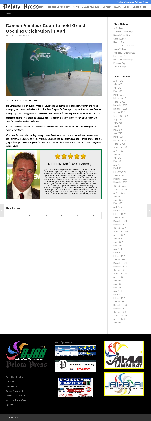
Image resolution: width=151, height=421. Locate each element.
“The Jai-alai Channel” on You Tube (16, 395)
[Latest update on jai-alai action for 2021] (149, 210)
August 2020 (119, 319)
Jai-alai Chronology (59, 7)
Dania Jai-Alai (10, 381)
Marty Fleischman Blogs (123, 59)
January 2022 (119, 259)
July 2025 (117, 122)
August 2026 (119, 80)
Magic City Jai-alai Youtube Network (16, 400)
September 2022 (120, 231)
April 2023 (117, 206)
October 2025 (119, 112)
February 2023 (119, 214)
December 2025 (120, 105)
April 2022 (117, 249)
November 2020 (120, 308)
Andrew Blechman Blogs (123, 31)
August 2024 (119, 150)
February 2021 (119, 298)
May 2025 (117, 129)
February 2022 (119, 256)
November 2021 (120, 266)
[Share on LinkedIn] (78, 215)
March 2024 (118, 168)
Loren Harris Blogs (120, 56)
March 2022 (118, 252)
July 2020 (117, 322)
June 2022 (118, 242)
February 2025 (119, 140)
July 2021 (117, 280)
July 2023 (117, 196)
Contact (107, 7)
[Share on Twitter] (30, 215)
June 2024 (118, 157)
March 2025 (118, 136)
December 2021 (120, 263)
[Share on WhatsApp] (46, 215)
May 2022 (117, 245)
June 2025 (118, 126)
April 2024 (117, 165)
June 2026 (118, 87)
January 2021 (119, 301)
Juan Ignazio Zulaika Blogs (124, 52)
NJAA (117, 7)
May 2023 (117, 203)
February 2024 (119, 171)
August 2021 (118, 277)
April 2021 (117, 291)
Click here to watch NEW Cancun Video (22, 100)
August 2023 (119, 192)
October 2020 (119, 312)
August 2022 (119, 235)
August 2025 (119, 119)
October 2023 (119, 186)
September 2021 (120, 273)
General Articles (120, 38)
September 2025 (120, 115)
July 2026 (117, 84)
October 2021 (119, 270)
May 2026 (117, 91)
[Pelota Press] (20, 7)
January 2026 (119, 101)
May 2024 (117, 161)
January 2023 (119, 217)
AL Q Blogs (118, 28)
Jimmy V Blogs (119, 49)
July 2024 (117, 154)
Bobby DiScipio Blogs (122, 35)
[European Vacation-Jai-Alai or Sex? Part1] (2, 210)
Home (41, 7)
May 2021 (117, 287)
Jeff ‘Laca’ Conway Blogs (17, 36)
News (76, 7)
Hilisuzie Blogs (119, 42)
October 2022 (119, 227)
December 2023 (120, 178)
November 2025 (120, 108)
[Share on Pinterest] (62, 215)
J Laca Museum (90, 7)
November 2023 (120, 182)
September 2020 (120, 315)
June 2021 (117, 284)
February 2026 (119, 98)
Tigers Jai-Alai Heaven (12, 386)
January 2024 (119, 175)
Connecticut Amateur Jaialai (14, 391)
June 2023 (118, 200)
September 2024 (120, 147)
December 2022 (120, 221)
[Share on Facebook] (14, 215)
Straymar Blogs (119, 66)
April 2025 (117, 133)
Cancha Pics (139, 7)
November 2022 (120, 224)
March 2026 (118, 94)
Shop (126, 7)
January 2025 (119, 143)
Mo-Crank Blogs (119, 63)
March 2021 (118, 294)
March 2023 (118, 210)
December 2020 (120, 305)
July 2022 (117, 238)
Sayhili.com (9, 404)
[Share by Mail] (93, 215)
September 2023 (120, 189)
